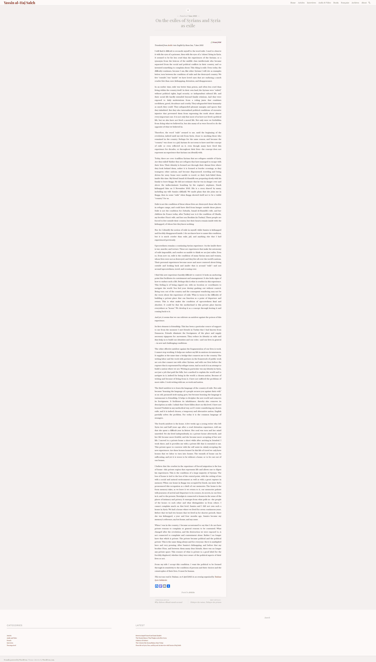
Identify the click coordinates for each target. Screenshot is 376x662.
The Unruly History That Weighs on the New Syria (151, 638)
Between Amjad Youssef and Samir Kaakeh (148, 635)
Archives (355, 3)
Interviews (311, 3)
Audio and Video (12, 638)
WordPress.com (48, 660)
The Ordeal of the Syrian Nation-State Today (149, 643)
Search (267, 618)
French (9, 640)
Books (336, 3)
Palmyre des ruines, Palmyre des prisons (205, 601)
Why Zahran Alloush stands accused (168, 601)
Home (293, 3)
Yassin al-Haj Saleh (19, 2)
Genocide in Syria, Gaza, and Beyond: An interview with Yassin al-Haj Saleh (158, 645)
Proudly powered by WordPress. (16, 660)
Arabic (170, 45)
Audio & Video (324, 3)
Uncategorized (11, 645)
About (364, 3)
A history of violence (142, 640)
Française (345, 3)
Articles (301, 3)
